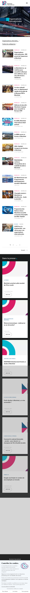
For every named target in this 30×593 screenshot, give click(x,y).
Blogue (21, 224)
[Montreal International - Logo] (8, 3)
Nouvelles (23, 50)
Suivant (23, 250)
